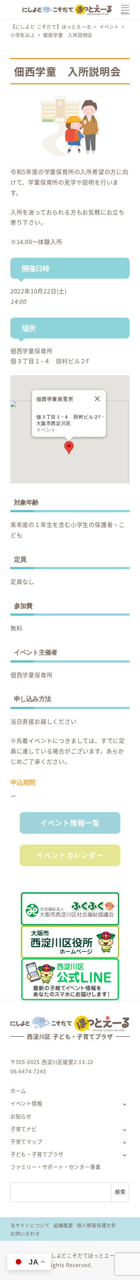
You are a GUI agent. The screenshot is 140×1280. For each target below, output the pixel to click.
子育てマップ (26, 1141)
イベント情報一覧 (70, 823)
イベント (46, 430)
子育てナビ (23, 1129)
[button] (69, 448)
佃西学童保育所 (31, 350)
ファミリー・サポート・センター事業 (55, 1166)
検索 (120, 1191)
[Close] (97, 398)
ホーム (18, 1090)
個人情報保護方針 (96, 1225)
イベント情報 (26, 1103)
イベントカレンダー (69, 855)
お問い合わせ (25, 1233)
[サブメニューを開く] (124, 1104)
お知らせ (21, 1116)
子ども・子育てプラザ (37, 1154)
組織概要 (63, 1225)
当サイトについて (30, 1225)
